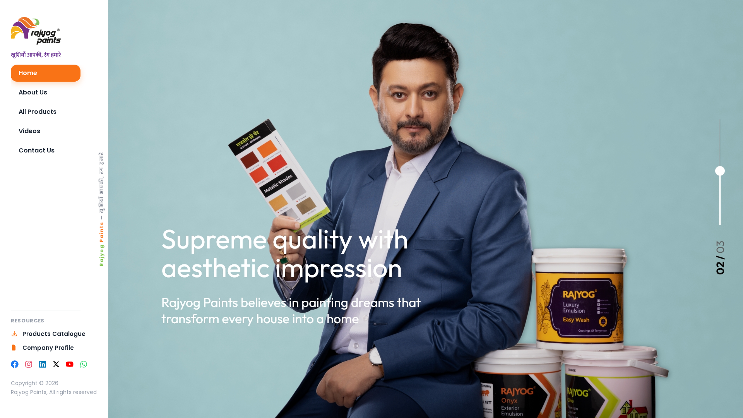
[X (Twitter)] (56, 364)
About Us (33, 92)
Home (28, 73)
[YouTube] (70, 364)
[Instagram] (29, 364)
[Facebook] (15, 364)
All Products (37, 111)
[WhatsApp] (83, 364)
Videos (29, 131)
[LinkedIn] (42, 364)
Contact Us (37, 150)
